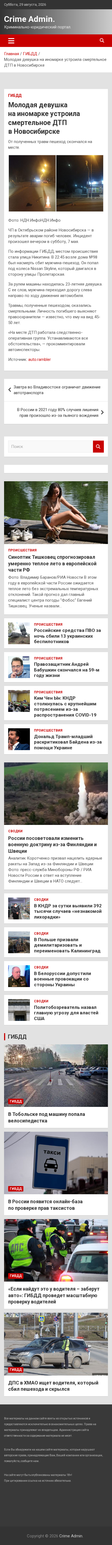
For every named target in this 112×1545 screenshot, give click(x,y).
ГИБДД (14, 95)
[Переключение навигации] (11, 40)
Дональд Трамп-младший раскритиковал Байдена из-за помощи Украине (68, 742)
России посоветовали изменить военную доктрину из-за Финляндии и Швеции (52, 844)
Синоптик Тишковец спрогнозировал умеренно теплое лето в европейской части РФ (52, 563)
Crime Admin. (29, 19)
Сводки (15, 831)
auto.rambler (39, 359)
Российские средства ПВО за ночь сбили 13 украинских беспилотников (67, 636)
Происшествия (22, 550)
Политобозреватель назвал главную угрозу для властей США (66, 1013)
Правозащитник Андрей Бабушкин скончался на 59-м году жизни (66, 669)
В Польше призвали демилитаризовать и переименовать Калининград (67, 945)
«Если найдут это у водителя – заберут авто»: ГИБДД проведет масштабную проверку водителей (53, 1295)
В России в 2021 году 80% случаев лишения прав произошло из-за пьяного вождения (57, 412)
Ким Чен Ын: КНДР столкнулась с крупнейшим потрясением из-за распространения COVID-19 (65, 706)
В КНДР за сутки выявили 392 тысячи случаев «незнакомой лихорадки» (68, 911)
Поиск (98, 447)
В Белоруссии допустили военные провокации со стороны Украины (62, 979)
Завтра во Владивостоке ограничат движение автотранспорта (57, 390)
